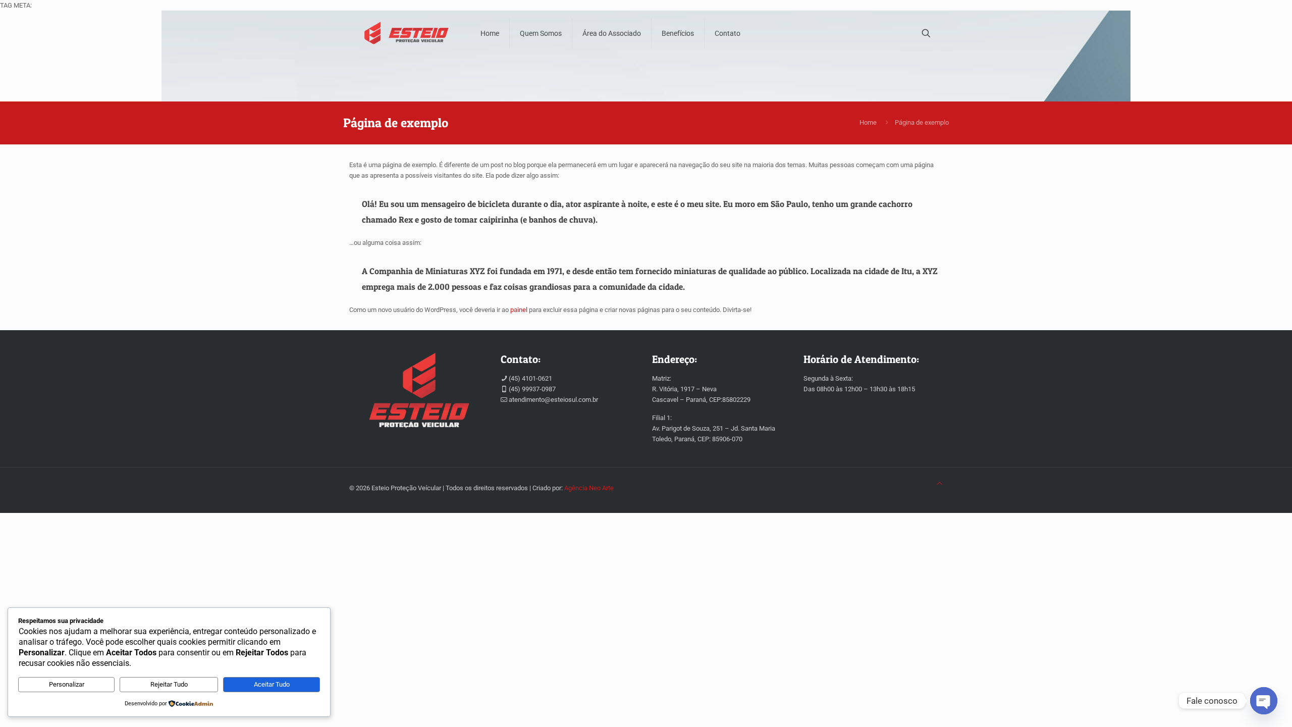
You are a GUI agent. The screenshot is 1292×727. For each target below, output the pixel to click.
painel (518, 310)
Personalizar (66, 684)
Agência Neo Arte (589, 488)
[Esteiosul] (407, 33)
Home (868, 122)
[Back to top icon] (939, 483)
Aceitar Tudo (272, 684)
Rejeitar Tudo (169, 684)
